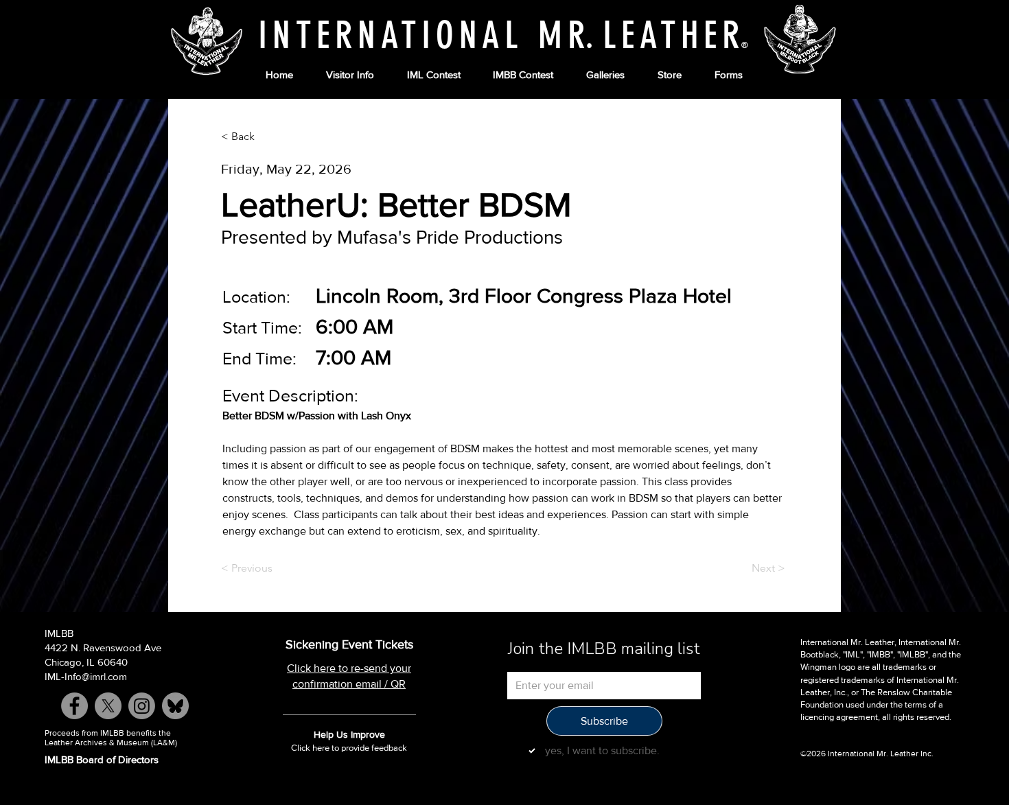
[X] (108, 705)
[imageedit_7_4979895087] (175, 705)
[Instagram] (141, 705)
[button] (350, 75)
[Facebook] (74, 705)
